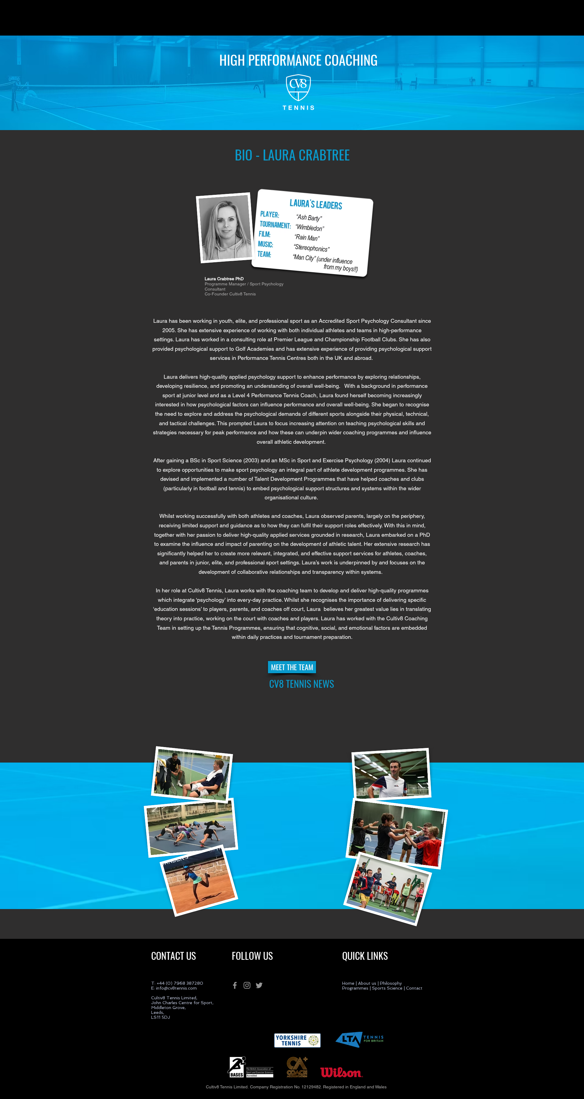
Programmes (355, 988)
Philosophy (391, 983)
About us (367, 983)
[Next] (544, 83)
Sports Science (386, 988)
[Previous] (39, 83)
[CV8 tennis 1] (292, 115)
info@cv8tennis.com (176, 988)
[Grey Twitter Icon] (259, 985)
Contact (414, 988)
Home (348, 983)
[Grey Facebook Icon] (234, 985)
